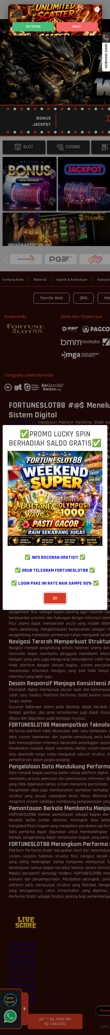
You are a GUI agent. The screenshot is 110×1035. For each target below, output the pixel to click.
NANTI (77, 26)
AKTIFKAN (33, 26)
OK (55, 598)
